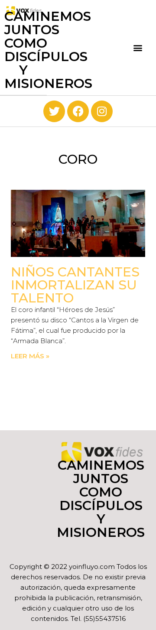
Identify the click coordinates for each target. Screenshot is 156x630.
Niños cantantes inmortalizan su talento (75, 285)
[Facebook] (78, 111)
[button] (138, 47)
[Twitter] (54, 111)
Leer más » (30, 356)
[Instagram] (102, 111)
